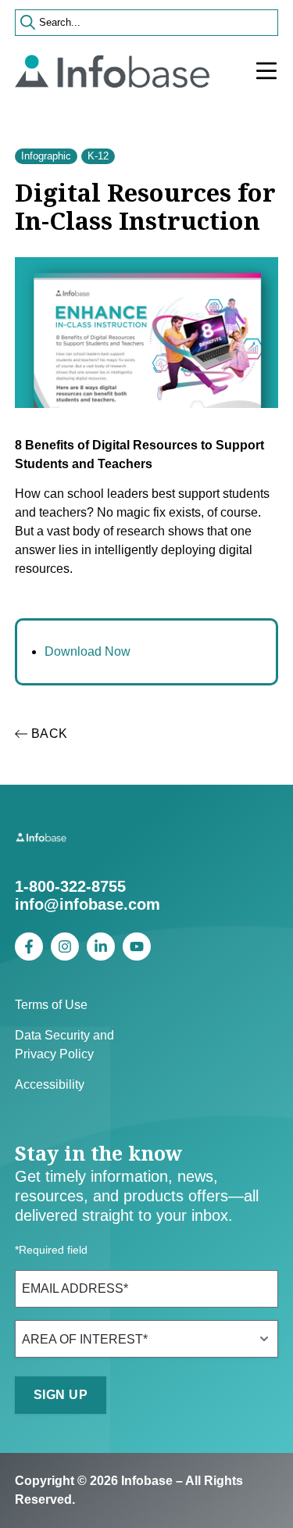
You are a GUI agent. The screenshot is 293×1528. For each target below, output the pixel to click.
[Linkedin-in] (101, 946)
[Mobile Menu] (266, 71)
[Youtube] (137, 946)
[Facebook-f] (29, 946)
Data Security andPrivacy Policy (64, 1045)
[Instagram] (65, 946)
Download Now (87, 651)
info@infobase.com (87, 904)
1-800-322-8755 (70, 886)
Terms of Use (51, 1004)
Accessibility (49, 1084)
